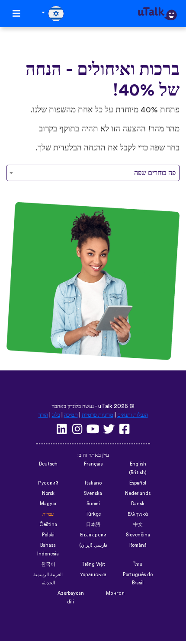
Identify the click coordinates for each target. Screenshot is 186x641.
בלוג (56, 415)
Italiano (93, 483)
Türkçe (93, 514)
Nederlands (138, 493)
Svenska (93, 493)
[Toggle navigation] (16, 13)
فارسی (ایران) (93, 545)
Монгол (115, 593)
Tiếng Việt (93, 564)
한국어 (48, 564)
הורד (43, 415)
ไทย (138, 564)
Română (138, 545)
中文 (138, 524)
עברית (48, 514)
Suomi (93, 503)
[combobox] (93, 173)
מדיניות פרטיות (97, 415)
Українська (93, 574)
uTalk (105, 406)
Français (93, 464)
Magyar (48, 503)
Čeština (48, 524)
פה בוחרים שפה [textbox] (155, 172)
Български (93, 535)
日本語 (93, 524)
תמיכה (71, 415)
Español (137, 483)
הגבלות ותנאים (132, 415)
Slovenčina (138, 535)
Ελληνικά (138, 514)
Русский (48, 483)
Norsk (48, 493)
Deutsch (48, 464)
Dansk (137, 503)
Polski (48, 535)
